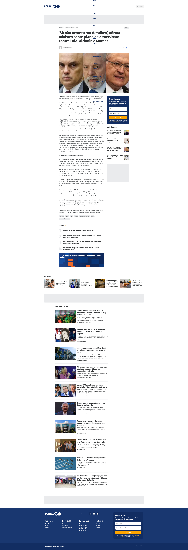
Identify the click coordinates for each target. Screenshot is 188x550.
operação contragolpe (84, 216)
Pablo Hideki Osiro (68, 47)
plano (92, 216)
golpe (67, 216)
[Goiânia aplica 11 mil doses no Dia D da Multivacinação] (56, 283)
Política (126, 27)
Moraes (76, 216)
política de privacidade (114, 121)
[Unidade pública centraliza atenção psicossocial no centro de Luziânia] (132, 283)
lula (71, 216)
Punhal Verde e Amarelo (65, 218)
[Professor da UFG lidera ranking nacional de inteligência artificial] (81, 283)
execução (62, 216)
